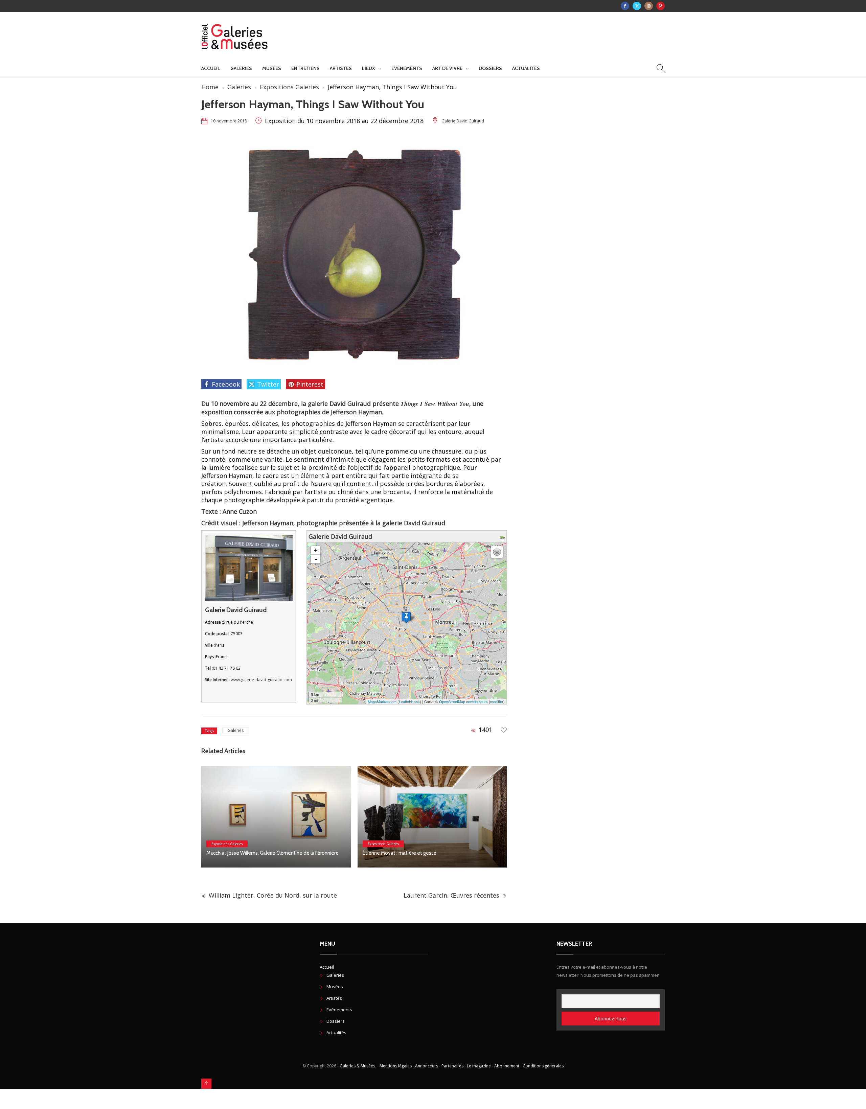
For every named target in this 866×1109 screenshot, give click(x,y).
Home (210, 87)
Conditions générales (543, 1066)
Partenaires (452, 1066)
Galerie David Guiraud (462, 121)
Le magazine (479, 1066)
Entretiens (305, 68)
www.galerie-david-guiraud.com (261, 680)
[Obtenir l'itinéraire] (503, 536)
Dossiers (490, 68)
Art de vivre (447, 68)
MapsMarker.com (382, 701)
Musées (271, 68)
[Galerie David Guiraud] (406, 617)
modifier (496, 701)
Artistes (341, 68)
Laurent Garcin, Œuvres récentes (452, 895)
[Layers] (497, 552)
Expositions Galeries (289, 87)
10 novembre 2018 (229, 121)
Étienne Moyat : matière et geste (399, 853)
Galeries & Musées (357, 1066)
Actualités (526, 68)
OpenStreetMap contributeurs (463, 701)
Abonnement (506, 1066)
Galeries (241, 68)
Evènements (406, 68)
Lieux (368, 68)
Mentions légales (396, 1066)
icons (415, 701)
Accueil (210, 68)
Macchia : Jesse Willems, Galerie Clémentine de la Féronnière (273, 853)
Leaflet (404, 701)
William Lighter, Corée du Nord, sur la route (272, 895)
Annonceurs (426, 1066)
